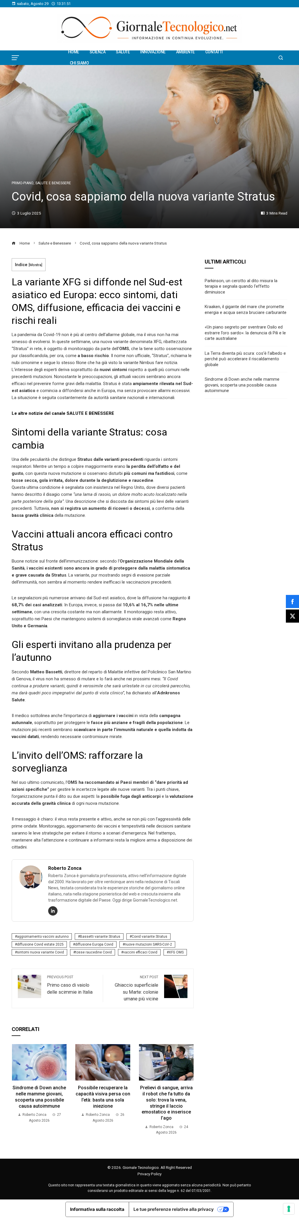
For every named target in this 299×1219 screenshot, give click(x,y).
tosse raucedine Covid (93, 952)
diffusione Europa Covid (94, 944)
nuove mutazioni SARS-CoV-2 (148, 944)
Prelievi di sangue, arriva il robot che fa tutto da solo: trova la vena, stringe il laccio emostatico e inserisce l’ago (166, 1103)
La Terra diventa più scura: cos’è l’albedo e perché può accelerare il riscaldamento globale (245, 359)
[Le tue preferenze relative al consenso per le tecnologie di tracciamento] (288, 1208)
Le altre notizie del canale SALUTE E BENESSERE (63, 413)
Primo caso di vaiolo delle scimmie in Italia (70, 985)
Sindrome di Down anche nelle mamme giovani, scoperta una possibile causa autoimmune (39, 1097)
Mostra (35, 265)
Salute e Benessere (53, 183)
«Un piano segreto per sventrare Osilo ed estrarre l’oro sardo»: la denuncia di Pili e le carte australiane (245, 332)
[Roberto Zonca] (30, 877)
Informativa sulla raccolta (97, 1209)
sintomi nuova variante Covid (40, 952)
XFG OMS (176, 952)
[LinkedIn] (53, 911)
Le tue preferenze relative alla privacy (173, 1209)
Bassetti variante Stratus (100, 937)
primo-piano (23, 183)
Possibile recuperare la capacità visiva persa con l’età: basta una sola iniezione (103, 1097)
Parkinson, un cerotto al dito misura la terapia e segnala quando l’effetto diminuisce (241, 286)
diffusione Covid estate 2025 (40, 944)
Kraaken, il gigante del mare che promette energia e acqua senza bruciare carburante (245, 309)
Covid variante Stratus (149, 937)
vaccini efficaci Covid (140, 952)
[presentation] (17, 1090)
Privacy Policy (149, 1173)
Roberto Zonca (64, 868)
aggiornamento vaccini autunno (43, 937)
